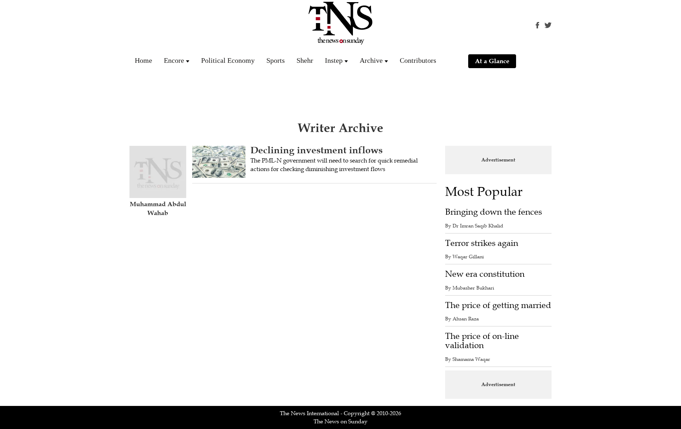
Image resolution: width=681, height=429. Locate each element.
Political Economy (228, 60)
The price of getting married (498, 305)
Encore (174, 60)
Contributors (418, 60)
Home (143, 60)
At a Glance (492, 61)
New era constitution (485, 274)
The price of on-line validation (482, 341)
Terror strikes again (481, 243)
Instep (334, 60)
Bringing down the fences (493, 212)
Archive (371, 60)
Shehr (305, 60)
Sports (275, 60)
